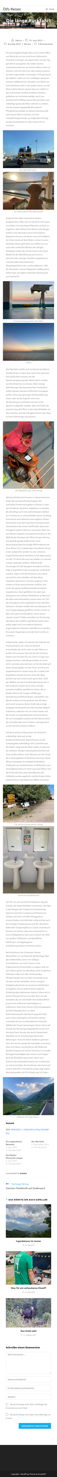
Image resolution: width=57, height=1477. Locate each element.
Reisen (27, 44)
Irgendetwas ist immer (28, 1240)
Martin (18, 40)
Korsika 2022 (14, 44)
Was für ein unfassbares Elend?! (28, 1287)
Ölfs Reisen (12, 9)
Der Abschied (37, 1141)
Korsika (23, 1173)
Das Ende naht (29, 1330)
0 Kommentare (45, 44)
